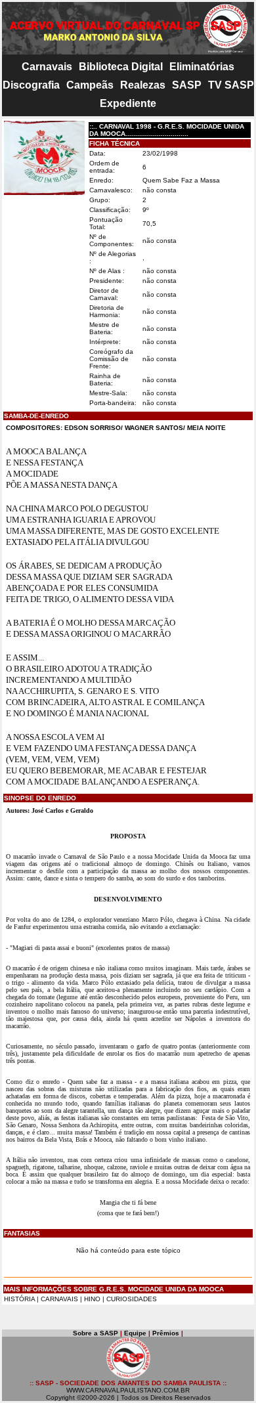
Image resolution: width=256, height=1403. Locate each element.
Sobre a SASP (95, 1333)
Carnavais (47, 66)
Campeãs (90, 85)
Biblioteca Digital (121, 66)
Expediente (128, 103)
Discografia (31, 85)
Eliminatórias (201, 66)
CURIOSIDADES (131, 1299)
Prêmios (165, 1333)
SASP (187, 85)
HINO (92, 1299)
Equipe (135, 1333)
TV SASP (231, 85)
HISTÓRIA (19, 1299)
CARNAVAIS (60, 1299)
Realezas (142, 85)
